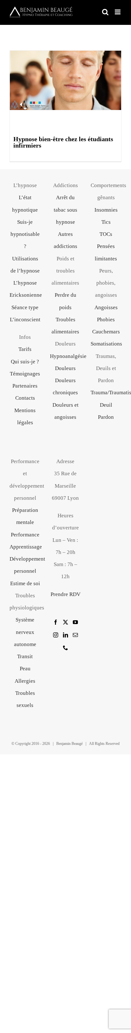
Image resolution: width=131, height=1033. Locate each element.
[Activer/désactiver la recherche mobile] (105, 12)
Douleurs (65, 368)
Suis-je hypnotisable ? (25, 234)
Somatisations (106, 344)
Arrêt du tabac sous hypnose (65, 209)
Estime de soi (25, 583)
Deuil (106, 405)
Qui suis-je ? (25, 362)
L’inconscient (25, 319)
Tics (106, 222)
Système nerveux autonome (25, 632)
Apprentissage (26, 547)
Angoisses (106, 307)
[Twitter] (65, 622)
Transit (25, 656)
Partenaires (25, 386)
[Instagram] (55, 634)
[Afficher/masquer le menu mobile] (118, 12)
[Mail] (75, 634)
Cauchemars (106, 332)
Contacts (25, 398)
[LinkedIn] (65, 634)
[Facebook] (55, 622)
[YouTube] (75, 622)
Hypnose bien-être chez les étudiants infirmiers (63, 142)
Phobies (106, 319)
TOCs (106, 234)
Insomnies (106, 210)
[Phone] (65, 647)
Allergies (25, 681)
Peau (25, 669)
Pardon (106, 417)
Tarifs (24, 349)
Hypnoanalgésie (68, 356)
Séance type (24, 307)
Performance (25, 535)
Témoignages (25, 374)
